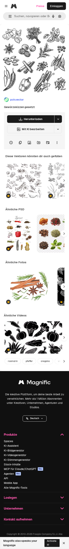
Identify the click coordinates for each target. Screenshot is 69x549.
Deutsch (34, 418)
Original (24, 32)
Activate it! (51, 542)
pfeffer (29, 361)
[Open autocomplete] (8, 16)
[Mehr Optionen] (57, 142)
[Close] (64, 543)
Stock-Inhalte (12, 464)
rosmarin (13, 361)
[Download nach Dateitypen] (58, 119)
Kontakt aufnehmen (18, 519)
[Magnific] (34, 383)
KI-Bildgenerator (14, 450)
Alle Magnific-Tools (15, 487)
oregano (45, 361)
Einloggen (56, 6)
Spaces (8, 441)
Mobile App (11, 483)
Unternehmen (13, 508)
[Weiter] (64, 181)
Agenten (12, 473)
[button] (35, 418)
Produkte (10, 434)
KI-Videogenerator (15, 455)
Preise (40, 6)
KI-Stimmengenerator (17, 460)
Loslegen (10, 497)
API (6, 478)
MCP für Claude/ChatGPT (23, 469)
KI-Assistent (11, 445)
